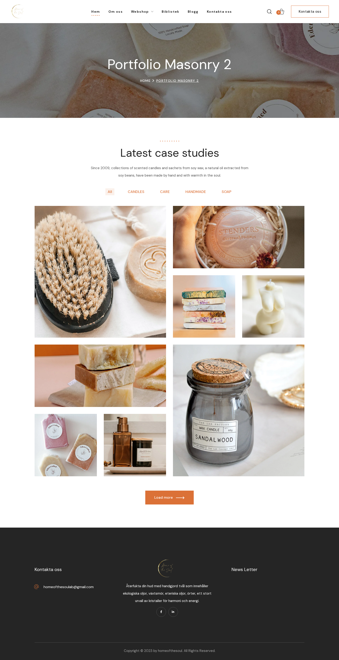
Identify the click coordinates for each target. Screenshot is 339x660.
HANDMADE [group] (195, 191)
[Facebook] (161, 612)
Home (145, 81)
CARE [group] (165, 191)
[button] (269, 11)
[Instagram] (173, 612)
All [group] (110, 191)
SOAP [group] (226, 191)
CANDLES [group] (136, 191)
